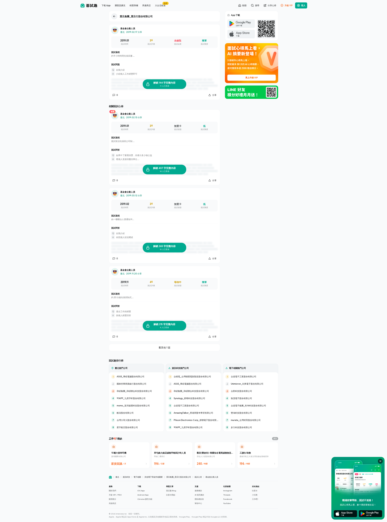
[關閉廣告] (380, 461)
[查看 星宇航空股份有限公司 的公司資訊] (136, 427)
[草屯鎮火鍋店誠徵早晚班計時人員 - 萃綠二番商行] (172, 455)
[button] (122, 495)
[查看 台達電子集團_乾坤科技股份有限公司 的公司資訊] (251, 405)
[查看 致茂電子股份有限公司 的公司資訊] (251, 398)
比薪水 (254, 490)
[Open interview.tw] (110, 477)
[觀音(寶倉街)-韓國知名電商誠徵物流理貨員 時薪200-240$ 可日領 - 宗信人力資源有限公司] (214, 455)
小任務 (254, 495)
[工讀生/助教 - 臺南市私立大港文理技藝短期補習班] (257, 455)
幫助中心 (198, 503)
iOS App (141, 490)
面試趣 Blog (171, 490)
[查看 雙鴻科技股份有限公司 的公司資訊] (251, 413)
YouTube (227, 503)
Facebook (227, 499)
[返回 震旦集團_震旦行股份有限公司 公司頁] (164, 16)
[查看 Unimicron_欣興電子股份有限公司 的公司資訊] (251, 383)
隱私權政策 (199, 499)
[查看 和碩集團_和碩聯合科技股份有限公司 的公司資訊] (136, 391)
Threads (226, 495)
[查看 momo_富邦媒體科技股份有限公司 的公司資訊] (136, 405)
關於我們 (112, 490)
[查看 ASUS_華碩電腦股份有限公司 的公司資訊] (136, 376)
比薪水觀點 (170, 495)
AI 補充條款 (199, 495)
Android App (143, 495)
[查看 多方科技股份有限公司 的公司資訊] (251, 427)
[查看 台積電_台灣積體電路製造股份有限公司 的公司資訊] (193, 376)
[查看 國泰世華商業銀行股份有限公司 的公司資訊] (136, 383)
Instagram (227, 490)
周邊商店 (112, 503)
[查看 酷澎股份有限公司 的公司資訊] (136, 413)
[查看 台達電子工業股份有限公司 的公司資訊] (193, 405)
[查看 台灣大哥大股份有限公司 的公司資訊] (136, 420)
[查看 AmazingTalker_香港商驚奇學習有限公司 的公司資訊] (193, 413)
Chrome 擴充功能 (144, 499)
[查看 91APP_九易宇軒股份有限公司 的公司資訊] (136, 398)
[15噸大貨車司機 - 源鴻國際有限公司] (129, 455)
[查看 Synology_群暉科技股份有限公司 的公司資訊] (193, 398)
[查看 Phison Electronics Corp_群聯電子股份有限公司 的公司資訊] (193, 420)
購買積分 (112, 499)
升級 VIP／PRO (115, 495)
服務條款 (198, 490)
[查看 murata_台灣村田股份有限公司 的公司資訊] (251, 420)
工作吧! (255, 499)
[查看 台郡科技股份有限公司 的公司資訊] (251, 391)
